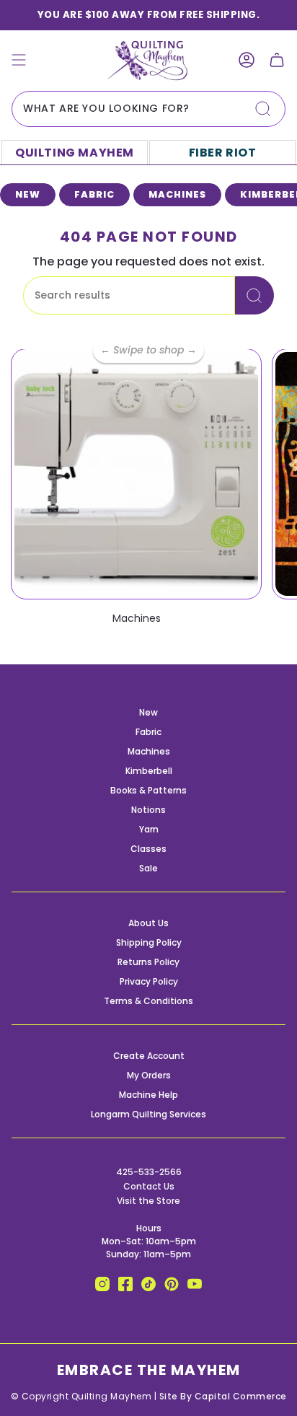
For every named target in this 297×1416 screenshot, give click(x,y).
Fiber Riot (223, 152)
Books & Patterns (148, 790)
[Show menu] (18, 60)
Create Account (149, 1056)
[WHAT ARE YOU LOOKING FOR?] (254, 295)
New (148, 712)
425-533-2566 (149, 1172)
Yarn (149, 829)
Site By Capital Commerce (223, 1396)
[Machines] (136, 474)
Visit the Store (148, 1201)
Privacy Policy (149, 981)
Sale (148, 868)
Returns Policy (148, 962)
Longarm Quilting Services (148, 1114)
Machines (149, 751)
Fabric (148, 732)
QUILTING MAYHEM (74, 152)
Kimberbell (148, 771)
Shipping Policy (149, 942)
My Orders (149, 1075)
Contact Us (148, 1186)
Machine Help (148, 1095)
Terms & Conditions (148, 1001)
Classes (148, 849)
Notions (148, 810)
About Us (148, 923)
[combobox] (148, 109)
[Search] (263, 109)
